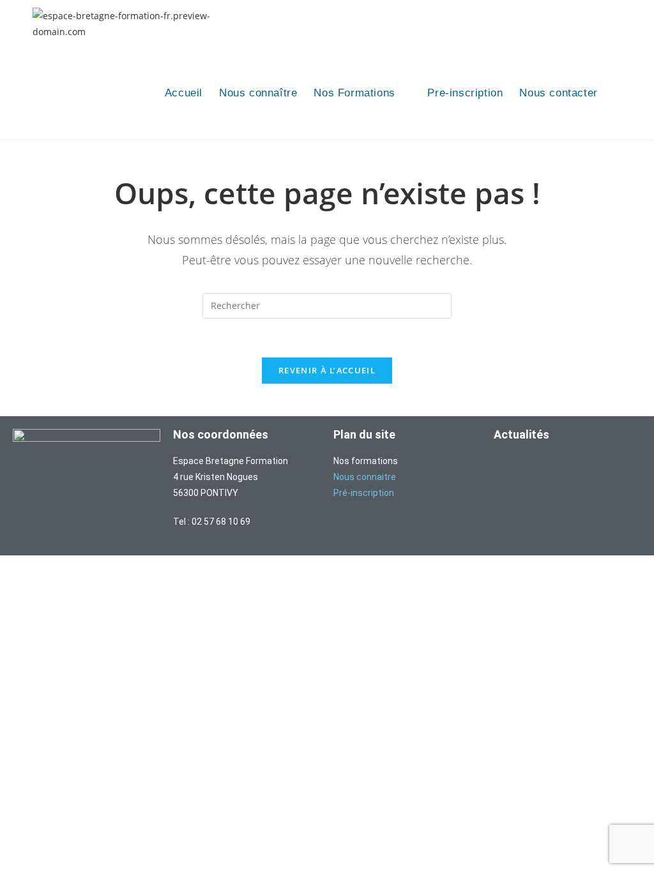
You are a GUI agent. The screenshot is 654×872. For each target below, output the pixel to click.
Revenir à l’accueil (327, 370)
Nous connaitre (364, 477)
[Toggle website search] (618, 93)
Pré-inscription (363, 493)
